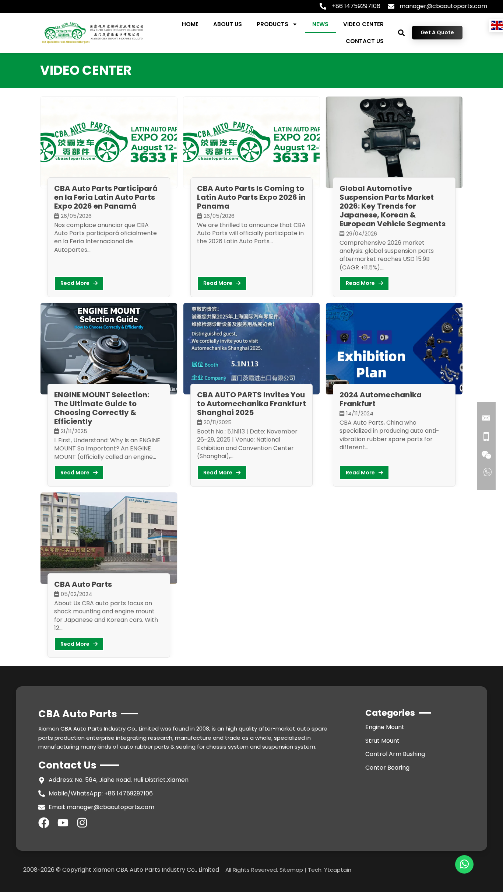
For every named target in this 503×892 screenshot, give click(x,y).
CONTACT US (365, 41)
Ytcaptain (337, 870)
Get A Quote (437, 32)
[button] (401, 33)
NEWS (320, 24)
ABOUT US (227, 24)
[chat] (464, 864)
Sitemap (291, 870)
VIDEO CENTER (363, 24)
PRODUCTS (272, 24)
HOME (190, 24)
